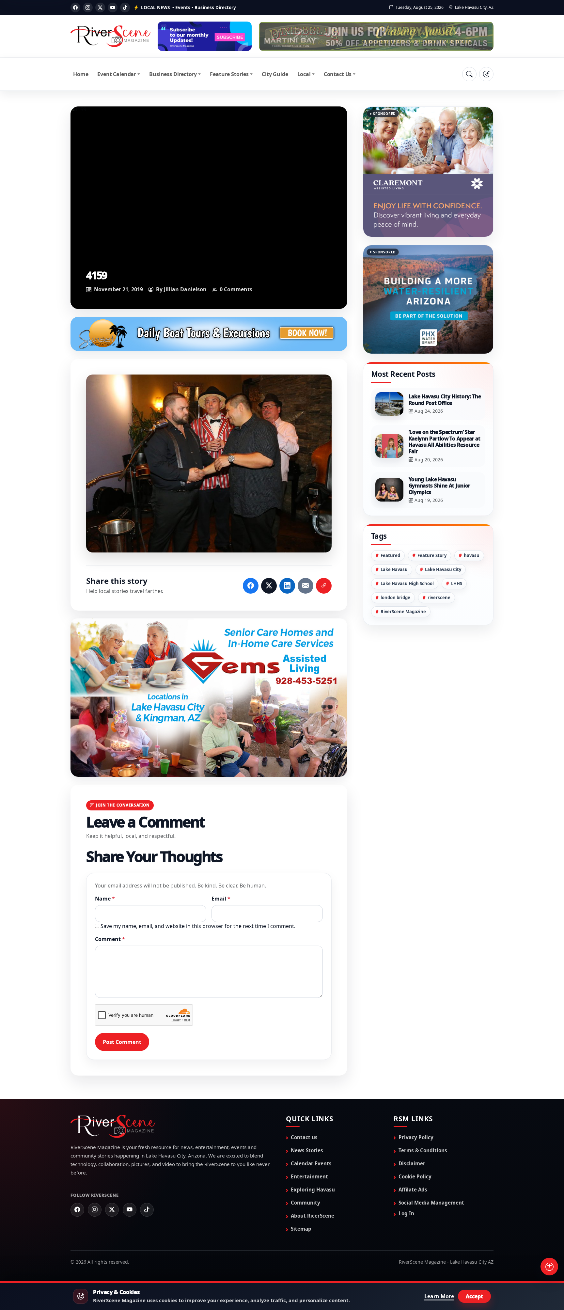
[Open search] (469, 74)
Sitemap (301, 1228)
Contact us (304, 1137)
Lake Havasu (394, 537)
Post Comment (122, 1042)
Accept (474, 1296)
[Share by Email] (305, 586)
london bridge (395, 565)
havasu (471, 523)
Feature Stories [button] (229, 74)
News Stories (307, 1150)
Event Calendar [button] (116, 74)
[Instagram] (88, 7)
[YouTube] (113, 7)
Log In (406, 1213)
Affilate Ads (413, 1189)
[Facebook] (75, 7)
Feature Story (431, 523)
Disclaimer (412, 1163)
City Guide (275, 74)
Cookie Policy (415, 1176)
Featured (390, 523)
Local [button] (304, 74)
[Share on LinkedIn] (287, 586)
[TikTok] (125, 7)
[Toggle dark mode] (486, 74)
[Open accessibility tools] (549, 1266)
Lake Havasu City (443, 537)
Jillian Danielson (185, 289)
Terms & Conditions (423, 1150)
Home (80, 74)
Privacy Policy (416, 1137)
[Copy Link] (324, 586)
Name (105, 898)
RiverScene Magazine (403, 579)
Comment (110, 939)
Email (221, 898)
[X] (100, 7)
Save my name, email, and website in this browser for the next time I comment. (198, 926)
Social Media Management (431, 1202)
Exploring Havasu (313, 1189)
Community (305, 1202)
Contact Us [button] (338, 74)
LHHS (456, 551)
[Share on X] (269, 586)
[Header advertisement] (205, 36)
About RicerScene (312, 1215)
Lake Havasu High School (407, 551)
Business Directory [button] (173, 74)
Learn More (439, 1296)
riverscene (439, 565)
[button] (209, 463)
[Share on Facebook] (250, 586)
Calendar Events (311, 1163)
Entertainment (309, 1176)
